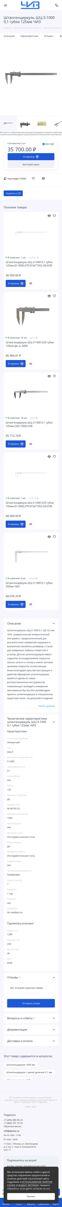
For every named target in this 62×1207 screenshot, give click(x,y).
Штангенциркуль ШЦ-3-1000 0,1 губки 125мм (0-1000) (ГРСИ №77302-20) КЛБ (29, 264)
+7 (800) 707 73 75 (13, 1123)
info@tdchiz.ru (11, 1131)
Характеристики (29, 35)
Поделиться (11, 193)
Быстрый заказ (31, 164)
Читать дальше (46, 706)
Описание (9, 35)
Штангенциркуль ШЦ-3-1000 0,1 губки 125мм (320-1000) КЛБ (29, 424)
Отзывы (49, 35)
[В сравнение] (44, 178)
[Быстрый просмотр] (30, 283)
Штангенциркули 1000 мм (20, 1064)
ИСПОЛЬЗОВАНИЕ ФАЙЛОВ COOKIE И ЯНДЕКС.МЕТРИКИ (29, 1183)
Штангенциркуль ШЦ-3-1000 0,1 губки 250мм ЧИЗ (29, 584)
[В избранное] (34, 178)
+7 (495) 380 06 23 (13, 1120)
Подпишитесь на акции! (22, 1160)
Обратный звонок (12, 1126)
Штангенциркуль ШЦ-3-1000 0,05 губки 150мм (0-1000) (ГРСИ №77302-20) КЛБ (30, 504)
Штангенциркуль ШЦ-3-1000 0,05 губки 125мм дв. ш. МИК (30, 344)
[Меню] (5, 5)
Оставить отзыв (31, 1003)
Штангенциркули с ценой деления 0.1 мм (29, 1072)
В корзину (13, 283)
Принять (31, 1196)
